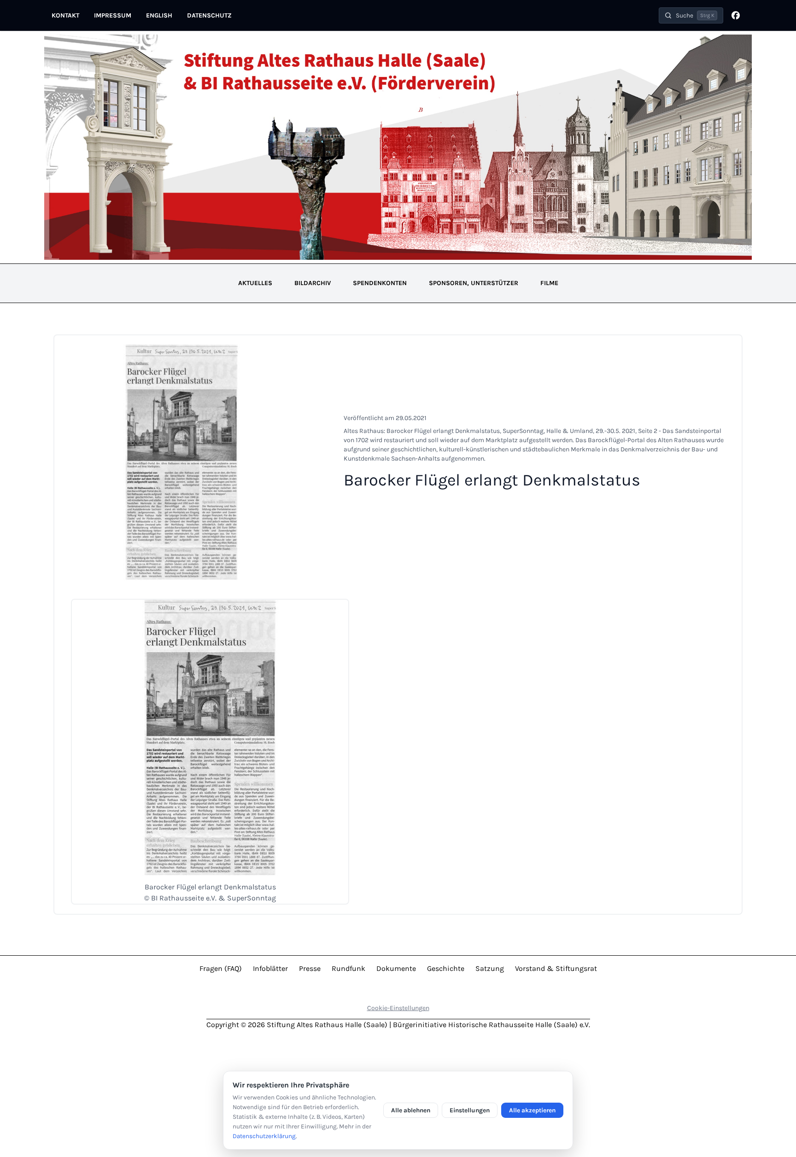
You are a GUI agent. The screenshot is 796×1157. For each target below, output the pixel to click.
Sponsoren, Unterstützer (473, 283)
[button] (691, 15)
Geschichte (445, 968)
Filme (549, 283)
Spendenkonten (380, 283)
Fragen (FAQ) (220, 968)
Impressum (112, 15)
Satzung (489, 968)
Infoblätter (270, 968)
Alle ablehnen (410, 1110)
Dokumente (396, 968)
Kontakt (65, 15)
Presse (310, 968)
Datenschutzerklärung (264, 1136)
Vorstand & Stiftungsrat (556, 968)
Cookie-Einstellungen (398, 1008)
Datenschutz (209, 15)
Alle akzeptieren (532, 1110)
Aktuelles (255, 283)
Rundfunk (348, 968)
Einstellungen (470, 1110)
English (159, 15)
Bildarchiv (312, 283)
